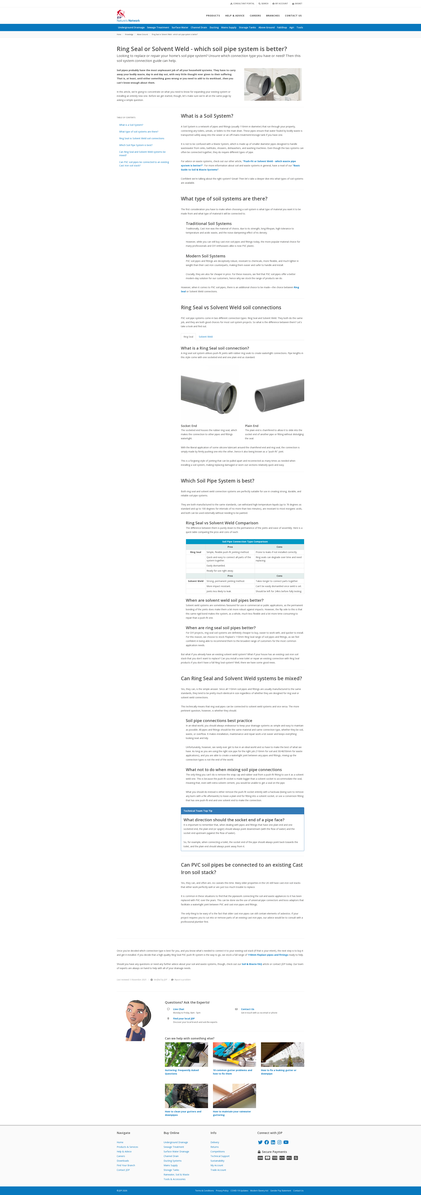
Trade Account (218, 1169)
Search (264, 3)
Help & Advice (124, 1151)
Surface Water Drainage (176, 1151)
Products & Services (127, 1146)
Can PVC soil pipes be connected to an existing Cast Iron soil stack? (144, 163)
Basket (298, 3)
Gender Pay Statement (280, 1190)
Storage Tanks (171, 1169)
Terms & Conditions (204, 1190)
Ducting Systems (173, 1160)
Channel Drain (171, 1156)
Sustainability (217, 1160)
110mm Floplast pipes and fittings (268, 954)
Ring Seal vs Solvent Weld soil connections (141, 138)
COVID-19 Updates (239, 1190)
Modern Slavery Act (259, 1190)
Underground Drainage (176, 1142)
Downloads (123, 1160)
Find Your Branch (126, 1165)
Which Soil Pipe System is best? (135, 145)
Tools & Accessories (175, 1179)
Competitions (217, 1151)
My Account (281, 3)
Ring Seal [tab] (188, 336)
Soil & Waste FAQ (252, 964)
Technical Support (220, 1156)
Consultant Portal (243, 3)
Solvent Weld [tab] (206, 336)
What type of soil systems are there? (138, 131)
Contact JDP (123, 1169)
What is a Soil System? (131, 124)
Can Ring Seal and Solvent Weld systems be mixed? (142, 153)
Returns (214, 1146)
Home (120, 1142)
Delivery (214, 1142)
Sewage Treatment (174, 1146)
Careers (121, 1156)
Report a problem (182, 979)
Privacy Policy (222, 1190)
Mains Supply (171, 1165)
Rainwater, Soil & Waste (176, 1174)
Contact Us (298, 1190)
